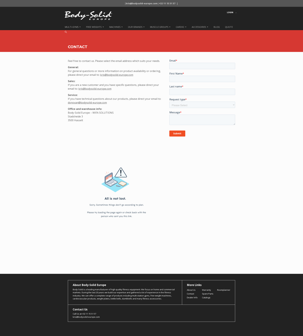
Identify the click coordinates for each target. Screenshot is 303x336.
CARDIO (180, 26)
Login (230, 12)
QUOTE (229, 26)
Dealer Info (192, 297)
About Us (191, 289)
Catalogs (206, 297)
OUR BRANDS (135, 26)
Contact (190, 293)
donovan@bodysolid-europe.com (87, 102)
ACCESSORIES (199, 26)
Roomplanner (223, 289)
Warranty (206, 289)
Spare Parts (207, 293)
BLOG (217, 26)
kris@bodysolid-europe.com (116, 75)
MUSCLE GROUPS (159, 26)
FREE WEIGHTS (94, 26)
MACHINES (115, 26)
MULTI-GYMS (72, 26)
